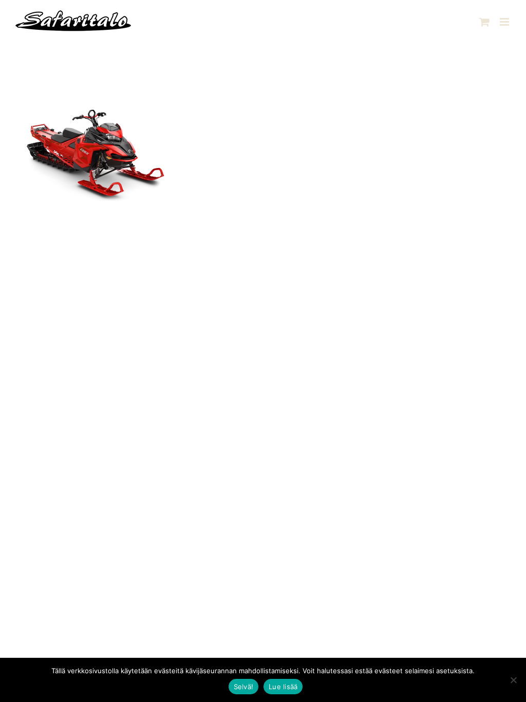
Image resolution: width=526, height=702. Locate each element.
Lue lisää (283, 686)
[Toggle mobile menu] (505, 21)
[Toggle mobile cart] (484, 21)
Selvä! (244, 686)
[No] (513, 680)
